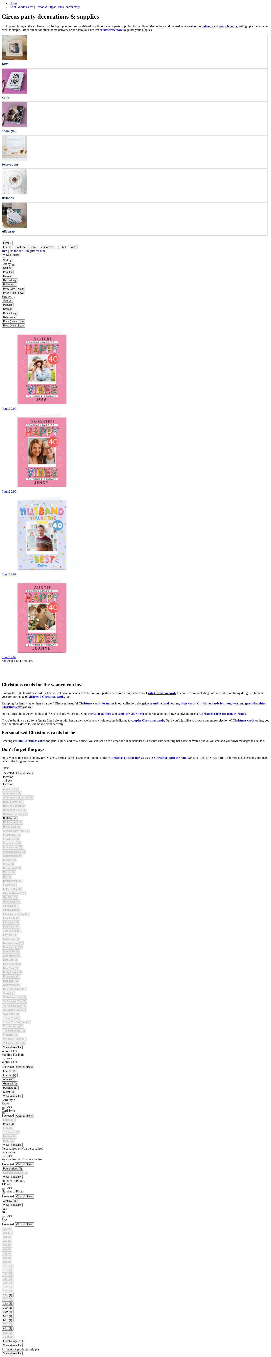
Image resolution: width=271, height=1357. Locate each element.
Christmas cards (244, 720)
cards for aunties (99, 713)
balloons (207, 26)
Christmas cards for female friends (222, 713)
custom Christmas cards (29, 741)
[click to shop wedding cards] (14, 92)
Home (13, 3)
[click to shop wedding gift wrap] (14, 226)
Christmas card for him (170, 757)
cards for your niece (131, 713)
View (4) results (12, 1047)
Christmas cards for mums (96, 703)
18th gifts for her (12, 251)
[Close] (3, 770)
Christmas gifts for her (124, 757)
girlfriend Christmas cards (46, 696)
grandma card (159, 703)
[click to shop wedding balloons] (14, 193)
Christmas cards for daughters (217, 703)
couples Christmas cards (147, 720)
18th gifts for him (34, 251)
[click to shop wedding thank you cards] (14, 126)
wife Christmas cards (162, 693)
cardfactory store (111, 30)
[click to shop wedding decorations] (14, 159)
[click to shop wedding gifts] (14, 59)
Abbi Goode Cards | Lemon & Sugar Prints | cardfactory (45, 7)
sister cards (188, 703)
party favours (228, 26)
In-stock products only (22, 1349)
